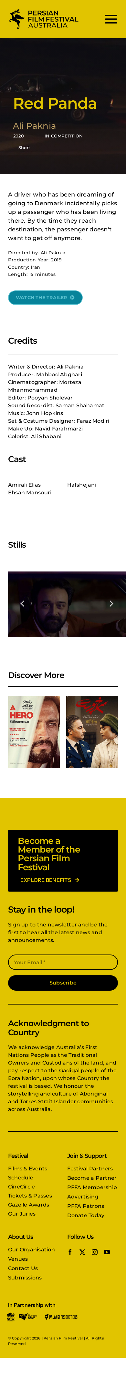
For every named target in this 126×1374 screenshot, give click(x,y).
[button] (23, 603)
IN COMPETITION (64, 135)
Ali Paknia (34, 126)
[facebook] (70, 1252)
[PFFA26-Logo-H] (43, 10)
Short (24, 147)
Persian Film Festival (63, 1338)
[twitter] (82, 1252)
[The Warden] (92, 732)
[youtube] (107, 1252)
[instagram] (95, 1252)
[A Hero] (34, 732)
